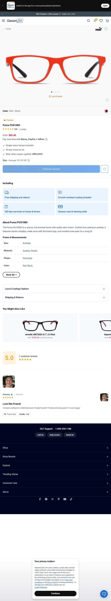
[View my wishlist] (101, 21)
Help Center (55, 435)
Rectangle (27, 258)
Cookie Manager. (41, 587)
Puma (8, 29)
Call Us (40, 435)
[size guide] (28, 160)
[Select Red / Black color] (106, 111)
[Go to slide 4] (57, 92)
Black (30, 265)
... (3, 29)
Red (24, 265)
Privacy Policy (51, 582)
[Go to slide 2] (53, 92)
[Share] (107, 100)
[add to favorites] (104, 169)
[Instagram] (46, 499)
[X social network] (52, 499)
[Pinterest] (58, 499)
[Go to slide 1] (51, 92)
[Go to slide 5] (59, 92)
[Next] (108, 14)
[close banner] (2, 5)
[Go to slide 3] (55, 92)
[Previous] (2, 14)
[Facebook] (39, 499)
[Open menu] (3, 21)
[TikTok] (71, 499)
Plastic (34, 250)
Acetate (26, 250)
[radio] (3, 129)
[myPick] (106, 29)
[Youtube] (64, 499)
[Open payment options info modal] (46, 139)
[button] (55, 14)
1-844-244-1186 (63, 429)
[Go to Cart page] (107, 21)
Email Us (70, 435)
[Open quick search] (88, 21)
